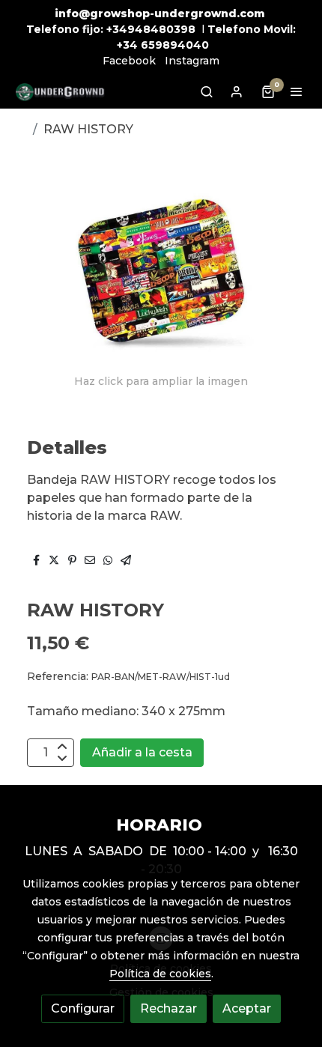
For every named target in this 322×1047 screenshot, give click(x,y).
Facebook (129, 60)
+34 (127, 45)
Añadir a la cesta (142, 752)
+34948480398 (150, 29)
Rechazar (168, 1008)
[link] (60, 91)
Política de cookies (160, 973)
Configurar (83, 1008)
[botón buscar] (206, 91)
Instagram (192, 60)
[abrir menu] (296, 91)
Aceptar (246, 1008)
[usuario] (236, 91)
